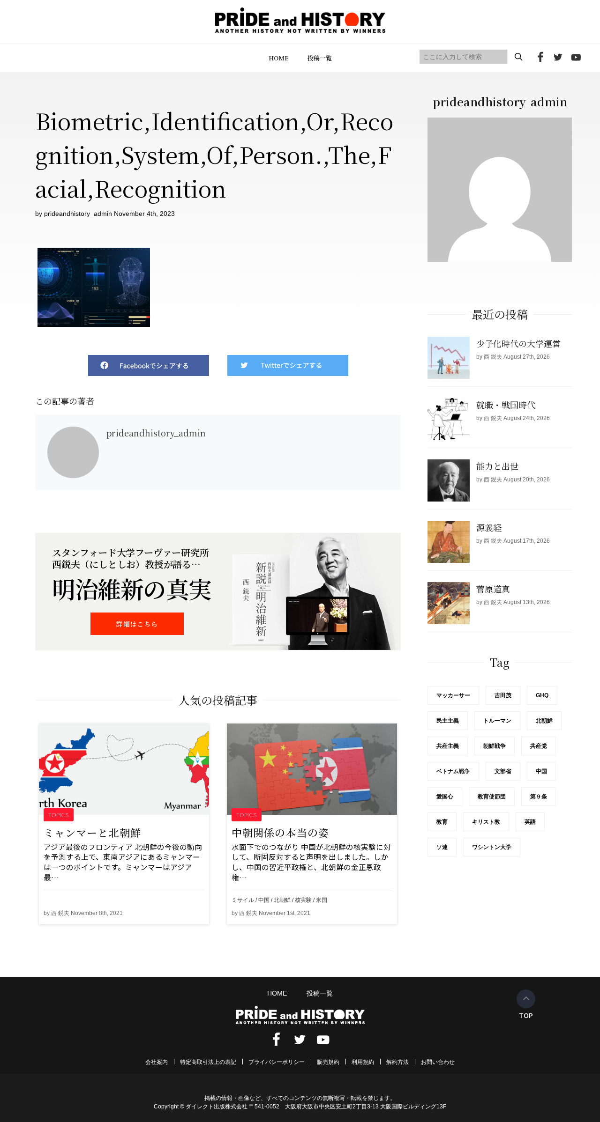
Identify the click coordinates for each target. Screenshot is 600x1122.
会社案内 (156, 1062)
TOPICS (58, 815)
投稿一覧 (320, 57)
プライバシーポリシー (276, 1062)
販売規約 (328, 1062)
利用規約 (363, 1062)
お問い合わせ (438, 1062)
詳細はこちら (137, 623)
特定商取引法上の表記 (208, 1062)
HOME (279, 57)
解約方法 (397, 1062)
